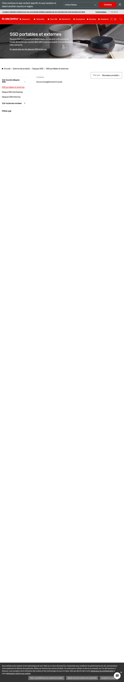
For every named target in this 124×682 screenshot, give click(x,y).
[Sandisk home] (10, 18)
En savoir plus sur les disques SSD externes (28, 49)
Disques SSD (27, 19)
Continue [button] (108, 4)
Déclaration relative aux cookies (18, 673)
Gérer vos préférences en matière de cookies (46, 678)
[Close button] (120, 4)
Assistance (104, 19)
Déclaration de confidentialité (102, 671)
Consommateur (101, 12)
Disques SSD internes (11, 97)
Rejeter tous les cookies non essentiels (82, 678)
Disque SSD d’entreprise (12, 92)
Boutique (92, 19)
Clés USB (53, 19)
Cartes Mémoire (41, 19)
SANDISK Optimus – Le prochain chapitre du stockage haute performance (30, 12)
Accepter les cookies (109, 678)
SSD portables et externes (13, 87)
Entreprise (114, 12)
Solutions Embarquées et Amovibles (66, 19)
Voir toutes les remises (12, 103)
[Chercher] (120, 19)
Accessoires (80, 19)
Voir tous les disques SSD (10, 81)
